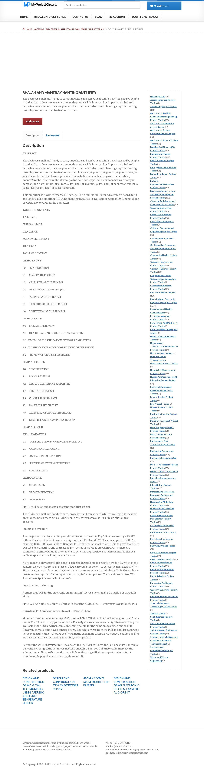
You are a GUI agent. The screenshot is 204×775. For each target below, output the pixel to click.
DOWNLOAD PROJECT (145, 16)
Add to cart (32, 121)
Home (29, 29)
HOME (24, 16)
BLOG (98, 16)
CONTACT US (80, 16)
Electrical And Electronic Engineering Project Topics (74, 29)
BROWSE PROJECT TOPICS (50, 16)
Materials (38, 29)
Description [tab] (32, 135)
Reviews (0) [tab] (52, 135)
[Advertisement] (102, 56)
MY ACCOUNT (117, 16)
